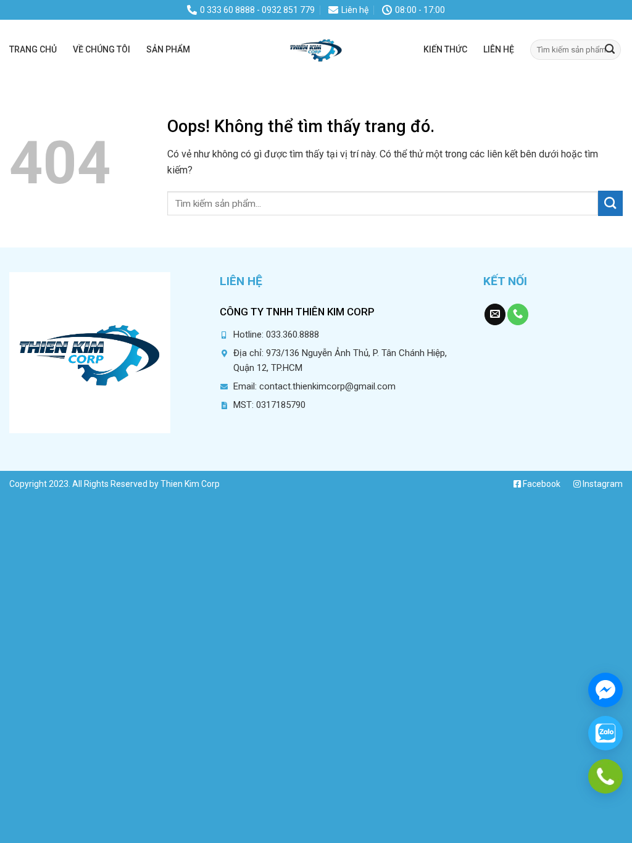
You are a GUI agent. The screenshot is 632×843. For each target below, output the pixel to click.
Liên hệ (498, 49)
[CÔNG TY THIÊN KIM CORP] (316, 49)
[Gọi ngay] (605, 776)
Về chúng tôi (101, 49)
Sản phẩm (168, 49)
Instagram (602, 484)
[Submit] (609, 49)
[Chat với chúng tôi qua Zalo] (605, 733)
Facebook (540, 484)
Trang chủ (33, 49)
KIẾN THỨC (445, 49)
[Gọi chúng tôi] (517, 314)
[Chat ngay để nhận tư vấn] (605, 690)
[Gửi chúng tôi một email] (494, 314)
